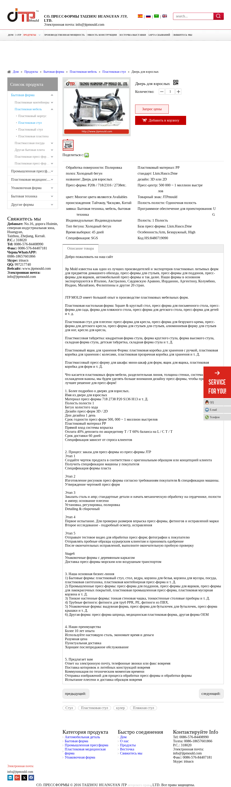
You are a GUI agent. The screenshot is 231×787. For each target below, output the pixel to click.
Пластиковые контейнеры (32, 102)
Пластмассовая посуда (29, 143)
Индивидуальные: (80, 220)
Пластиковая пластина (33, 136)
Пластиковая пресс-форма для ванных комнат (36, 156)
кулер (120, 708)
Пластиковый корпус (32, 116)
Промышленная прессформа (33, 171)
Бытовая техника (24, 196)
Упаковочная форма (26, 188)
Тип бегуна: (75, 226)
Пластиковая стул (30, 122)
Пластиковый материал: (156, 167)
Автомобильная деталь (82, 737)
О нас (124, 741)
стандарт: (145, 173)
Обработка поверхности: (85, 167)
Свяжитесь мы (131, 753)
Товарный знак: (150, 197)
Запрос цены (152, 109)
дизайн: (143, 179)
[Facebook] (31, 777)
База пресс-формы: (152, 226)
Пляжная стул (143, 708)
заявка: (71, 209)
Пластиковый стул (30, 129)
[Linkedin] (10, 777)
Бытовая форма (23, 95)
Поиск (219, 16)
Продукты (128, 745)
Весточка (127, 749)
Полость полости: (151, 203)
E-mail (213, 409)
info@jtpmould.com (20, 771)
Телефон (214, 417)
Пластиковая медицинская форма (34, 179)
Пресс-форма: (76, 185)
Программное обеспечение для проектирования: (175, 209)
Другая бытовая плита (30, 150)
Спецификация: (78, 238)
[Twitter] (24, 777)
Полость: (144, 220)
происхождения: (78, 203)
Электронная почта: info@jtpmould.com (74, 24)
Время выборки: (78, 232)
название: (73, 179)
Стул (69, 708)
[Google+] (17, 777)
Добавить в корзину (164, 120)
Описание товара (80, 248)
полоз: (71, 173)
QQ (212, 402)
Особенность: (148, 232)
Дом (123, 737)
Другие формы (22, 204)
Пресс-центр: (148, 185)
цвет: (70, 197)
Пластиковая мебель (28, 109)
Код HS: (144, 238)
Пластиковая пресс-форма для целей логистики (36, 163)
